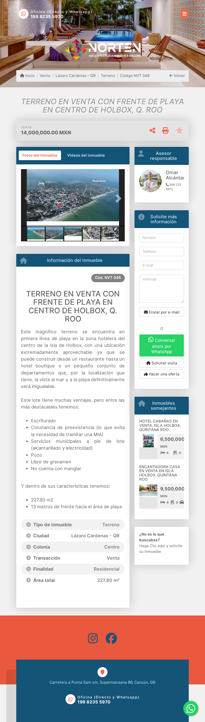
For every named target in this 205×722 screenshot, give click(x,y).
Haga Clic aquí (152, 545)
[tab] (40, 155)
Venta (45, 75)
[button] (28, 198)
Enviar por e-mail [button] (164, 312)
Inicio (29, 75)
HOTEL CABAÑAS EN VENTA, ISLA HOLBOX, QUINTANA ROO (160, 425)
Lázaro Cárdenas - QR (76, 75)
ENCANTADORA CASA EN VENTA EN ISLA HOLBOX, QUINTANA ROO (159, 473)
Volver (179, 75)
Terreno (108, 75)
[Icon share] (93, 638)
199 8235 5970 (47, 16)
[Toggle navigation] (184, 13)
